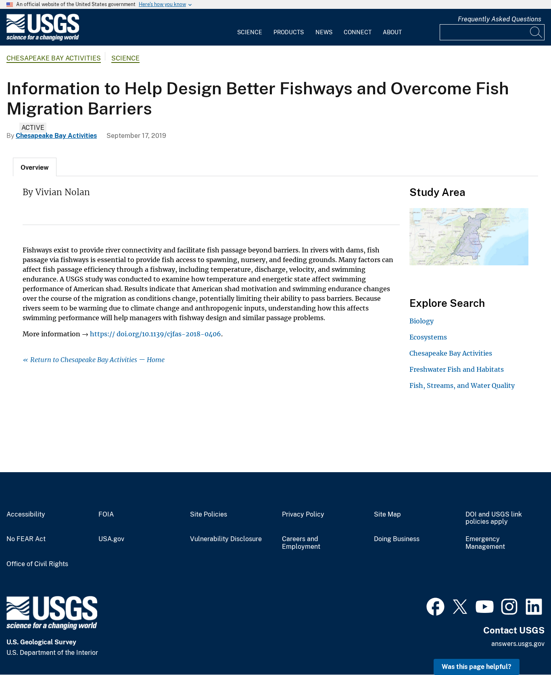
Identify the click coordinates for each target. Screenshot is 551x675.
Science (249, 32)
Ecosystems (428, 337)
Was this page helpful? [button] (476, 667)
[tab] (34, 167)
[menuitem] (250, 27)
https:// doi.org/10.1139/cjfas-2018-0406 (155, 334)
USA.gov (111, 539)
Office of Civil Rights (37, 564)
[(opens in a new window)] (435, 605)
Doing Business (397, 539)
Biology (421, 321)
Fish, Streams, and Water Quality (462, 385)
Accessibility (25, 514)
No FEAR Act (26, 539)
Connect (358, 32)
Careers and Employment (301, 542)
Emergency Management (485, 542)
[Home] (42, 39)
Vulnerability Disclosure (226, 539)
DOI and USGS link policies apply (493, 518)
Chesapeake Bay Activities (53, 58)
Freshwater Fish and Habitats (456, 369)
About (392, 32)
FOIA (106, 514)
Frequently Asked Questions (499, 19)
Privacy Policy (303, 514)
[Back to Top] (522, 646)
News (323, 32)
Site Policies (208, 514)
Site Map (387, 514)
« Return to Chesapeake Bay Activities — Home (94, 360)
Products (288, 32)
